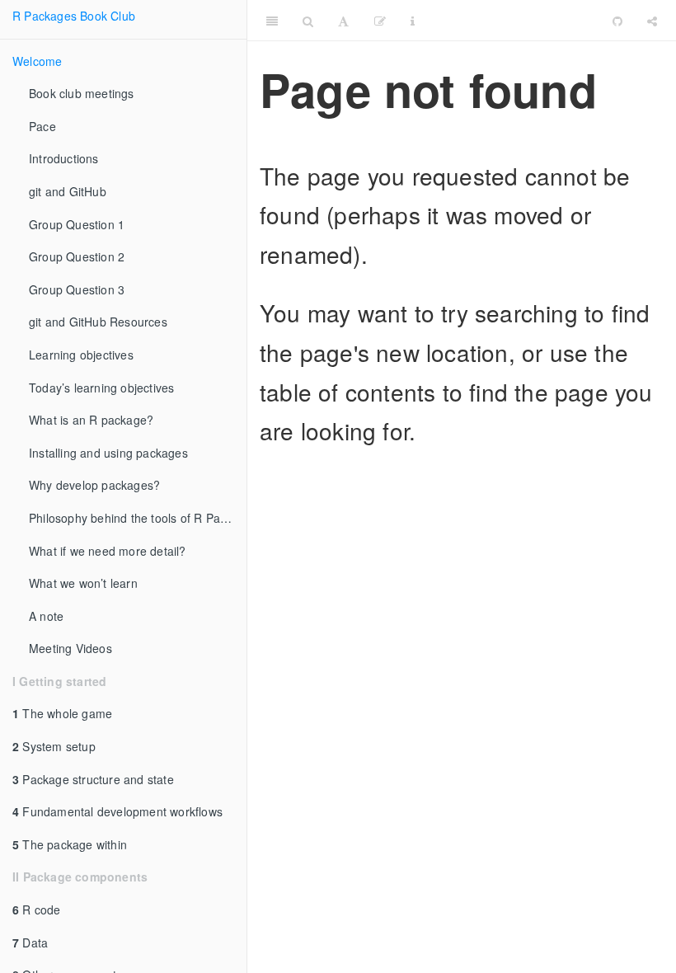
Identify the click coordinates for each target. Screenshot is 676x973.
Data (30, 942)
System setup (54, 746)
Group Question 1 (76, 224)
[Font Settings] (343, 20)
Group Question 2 (76, 256)
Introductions (64, 158)
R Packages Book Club (73, 15)
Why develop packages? (94, 485)
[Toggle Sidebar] (272, 20)
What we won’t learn (83, 583)
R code (36, 909)
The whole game (62, 713)
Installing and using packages (108, 452)
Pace (42, 126)
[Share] (652, 20)
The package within (69, 844)
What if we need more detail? (107, 551)
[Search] (308, 20)
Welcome (37, 61)
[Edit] (380, 20)
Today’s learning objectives (101, 387)
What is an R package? (91, 419)
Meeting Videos (70, 648)
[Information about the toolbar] (412, 20)
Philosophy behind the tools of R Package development (137, 518)
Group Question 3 (76, 289)
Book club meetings (81, 93)
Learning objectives (81, 354)
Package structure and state (93, 779)
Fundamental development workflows (117, 811)
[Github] (617, 20)
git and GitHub (67, 191)
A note (46, 616)
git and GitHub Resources (98, 321)
